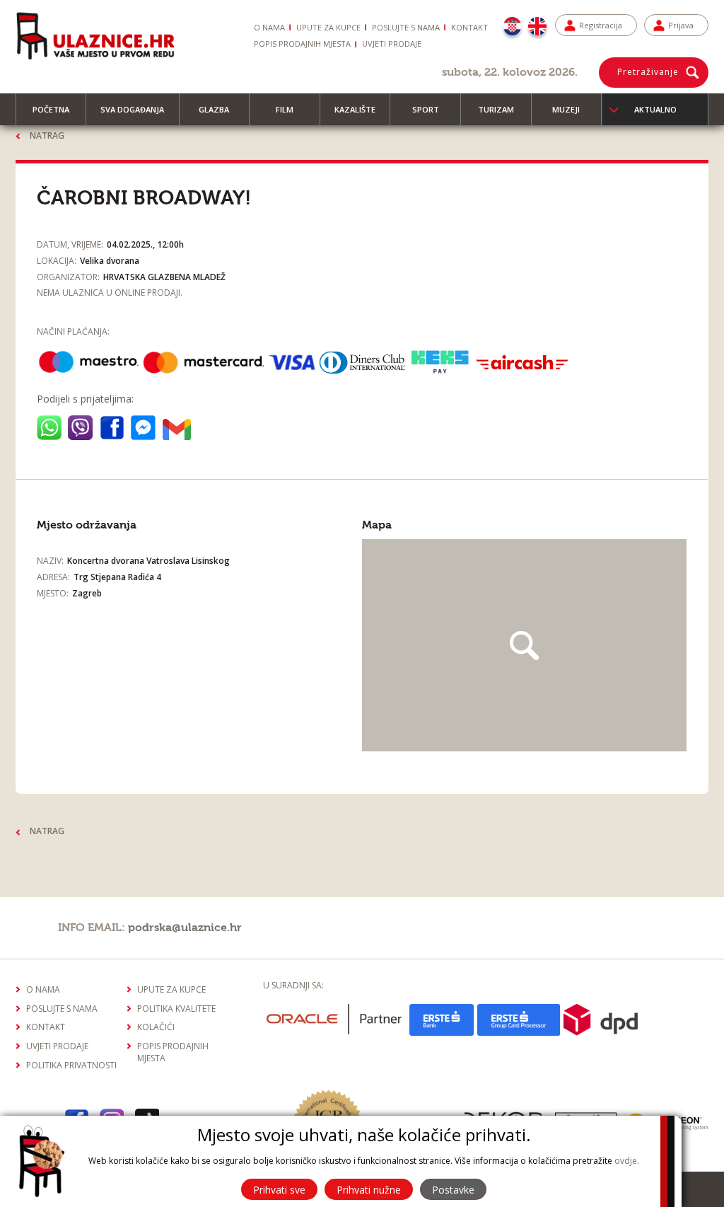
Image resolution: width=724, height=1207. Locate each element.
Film (284, 109)
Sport (425, 109)
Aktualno (655, 109)
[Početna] (95, 35)
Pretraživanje (648, 72)
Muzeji (566, 109)
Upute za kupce (328, 27)
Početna (51, 109)
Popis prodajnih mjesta (302, 43)
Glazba (214, 109)
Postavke (453, 1189)
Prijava (681, 25)
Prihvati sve (279, 1189)
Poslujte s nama (406, 27)
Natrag (47, 136)
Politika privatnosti (71, 1065)
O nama (269, 27)
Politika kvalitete (176, 1009)
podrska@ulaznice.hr (185, 927)
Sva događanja (132, 109)
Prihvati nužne (369, 1189)
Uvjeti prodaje (391, 43)
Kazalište (354, 109)
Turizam (496, 109)
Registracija (600, 25)
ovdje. (626, 1161)
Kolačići (156, 1027)
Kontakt (469, 27)
